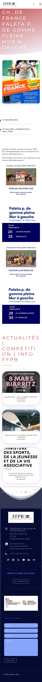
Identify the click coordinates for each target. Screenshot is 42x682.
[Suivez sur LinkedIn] (29, 560)
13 (35, 492)
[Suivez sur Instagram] (13, 560)
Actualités (8, 129)
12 (30, 492)
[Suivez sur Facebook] (8, 560)
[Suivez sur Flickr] (34, 560)
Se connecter (21, 581)
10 (21, 492)
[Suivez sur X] (18, 560)
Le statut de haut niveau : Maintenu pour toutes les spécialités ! (21, 475)
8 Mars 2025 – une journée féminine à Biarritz (21, 398)
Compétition (22, 129)
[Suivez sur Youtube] (23, 560)
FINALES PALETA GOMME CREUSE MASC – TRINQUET (21, 436)
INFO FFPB (7, 132)
